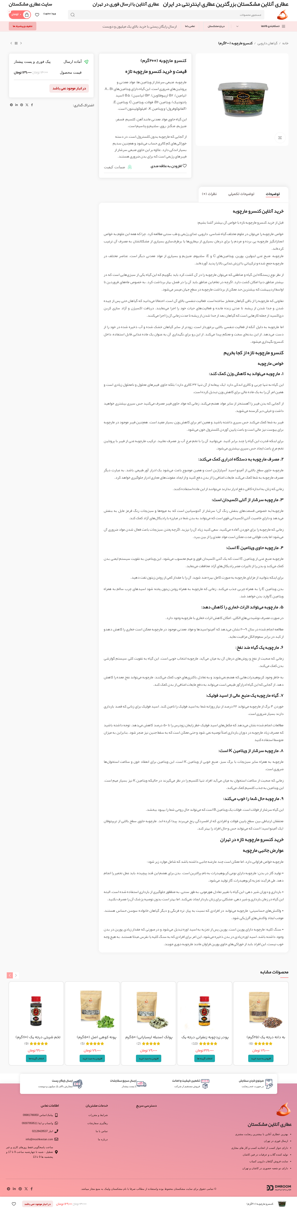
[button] (261, 1058)
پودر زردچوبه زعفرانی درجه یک (205, 1037)
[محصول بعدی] (11, 43)
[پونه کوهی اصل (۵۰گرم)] (92, 1009)
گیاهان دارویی (267, 43)
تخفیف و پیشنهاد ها (22, 26)
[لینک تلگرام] (11, 105)
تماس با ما (190, 26)
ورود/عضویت (49, 13)
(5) (82, 1043)
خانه (285, 43)
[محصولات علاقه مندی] (37, 15)
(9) (26, 1043)
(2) (139, 1043)
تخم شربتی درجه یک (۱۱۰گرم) (38, 1037)
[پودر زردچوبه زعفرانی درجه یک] (204, 1009)
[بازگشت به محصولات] (16, 43)
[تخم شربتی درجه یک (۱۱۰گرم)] (36, 1009)
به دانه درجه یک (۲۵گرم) (266, 1037)
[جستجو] (72, 14)
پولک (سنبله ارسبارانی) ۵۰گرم (149, 1037)
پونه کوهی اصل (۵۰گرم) (97, 1037)
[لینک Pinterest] (21, 105)
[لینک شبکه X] (27, 105)
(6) (251, 1043)
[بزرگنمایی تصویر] (280, 138)
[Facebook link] (32, 105)
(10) (195, 1043)
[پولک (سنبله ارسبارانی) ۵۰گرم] (148, 1009)
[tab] (273, 194)
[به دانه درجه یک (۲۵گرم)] (261, 1009)
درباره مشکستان (216, 26)
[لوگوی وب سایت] (282, 16)
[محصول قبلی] (21, 43)
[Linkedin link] (16, 105)
